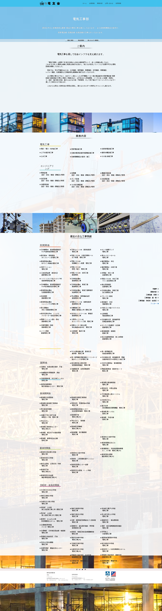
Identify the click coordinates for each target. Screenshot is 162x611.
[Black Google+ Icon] (79, 569)
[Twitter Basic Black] (82, 569)
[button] (92, 3)
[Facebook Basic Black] (77, 569)
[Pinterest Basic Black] (85, 569)
